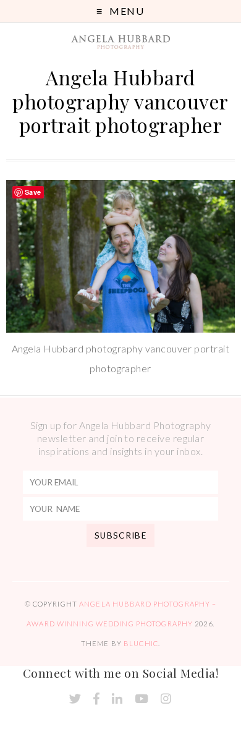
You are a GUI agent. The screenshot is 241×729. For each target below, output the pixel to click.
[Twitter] (75, 699)
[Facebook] (96, 699)
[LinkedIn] (117, 699)
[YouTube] (141, 699)
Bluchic (141, 643)
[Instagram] (166, 699)
